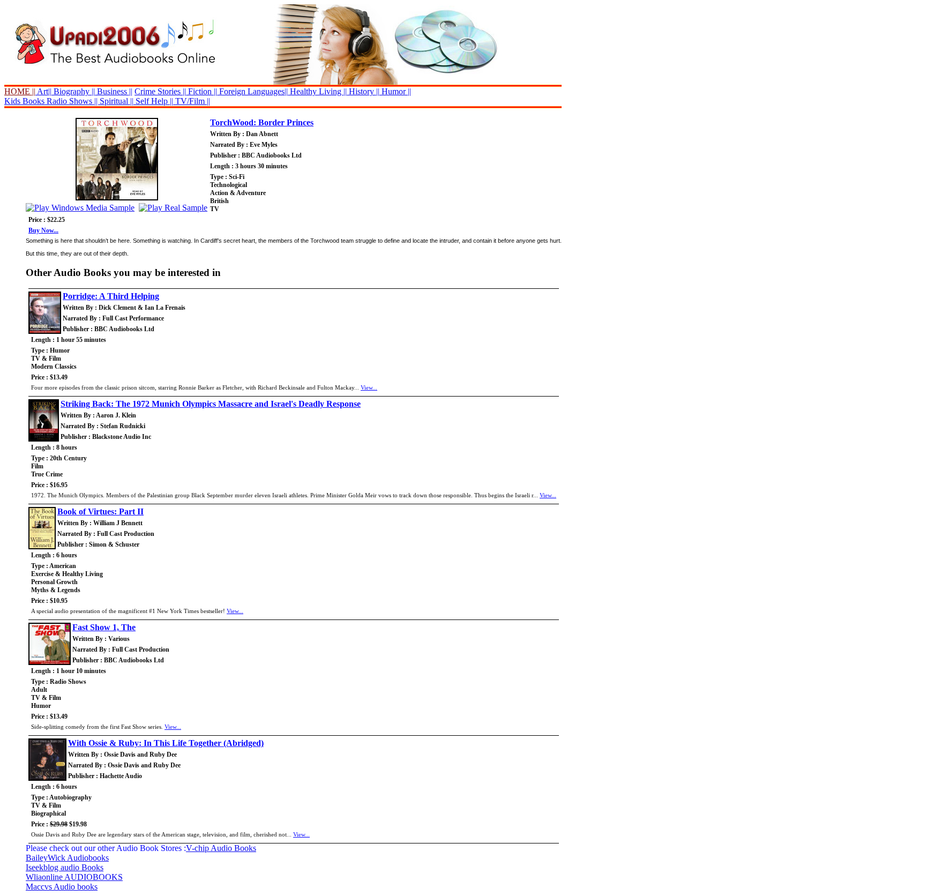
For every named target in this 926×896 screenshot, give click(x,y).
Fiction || (201, 91)
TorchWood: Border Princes (261, 122)
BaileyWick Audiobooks (67, 857)
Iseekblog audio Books (64, 867)
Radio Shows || (72, 101)
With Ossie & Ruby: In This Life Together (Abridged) (166, 743)
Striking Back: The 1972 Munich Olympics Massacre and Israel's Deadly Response (211, 403)
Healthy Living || (317, 91)
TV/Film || (191, 101)
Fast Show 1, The (104, 627)
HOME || (19, 91)
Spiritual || (116, 101)
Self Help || (153, 101)
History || (363, 91)
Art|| (43, 91)
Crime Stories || (160, 91)
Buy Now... (43, 230)
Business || (113, 91)
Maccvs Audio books (62, 886)
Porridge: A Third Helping (111, 296)
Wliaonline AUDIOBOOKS (74, 877)
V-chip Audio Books (221, 848)
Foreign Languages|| (252, 91)
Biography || (73, 91)
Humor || (395, 91)
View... (369, 387)
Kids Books (24, 101)
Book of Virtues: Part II (100, 511)
